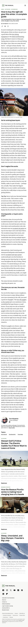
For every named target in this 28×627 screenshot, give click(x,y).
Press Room (5, 617)
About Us (4, 600)
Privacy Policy (22, 615)
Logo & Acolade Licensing (7, 606)
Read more (4, 483)
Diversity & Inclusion (7, 615)
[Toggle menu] (25, 5)
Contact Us (4, 602)
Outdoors (3, 438)
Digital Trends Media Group (7, 613)
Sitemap (11, 617)
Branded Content (5, 487)
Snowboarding (12, 434)
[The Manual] (7, 5)
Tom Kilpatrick (5, 23)
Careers (16, 613)
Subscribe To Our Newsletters (8, 598)
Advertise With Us (6, 608)
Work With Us (22, 613)
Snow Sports (4, 434)
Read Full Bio (12, 427)
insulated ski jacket (18, 228)
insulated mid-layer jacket (14, 255)
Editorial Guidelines (6, 604)
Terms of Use (15, 615)
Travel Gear (20, 434)
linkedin (9, 422)
